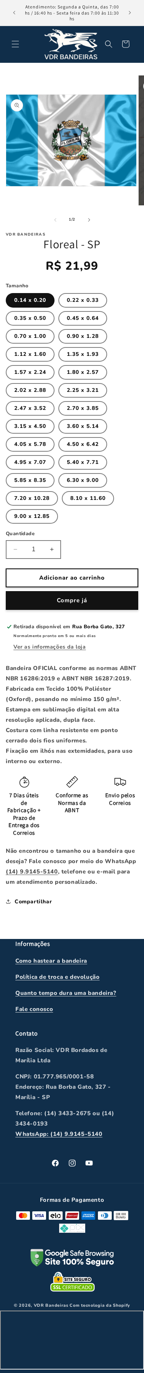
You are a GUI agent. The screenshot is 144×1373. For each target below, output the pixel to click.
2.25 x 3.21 (83, 390)
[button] (15, 44)
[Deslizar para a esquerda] (55, 219)
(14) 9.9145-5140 (32, 871)
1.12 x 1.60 (30, 354)
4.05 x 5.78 (30, 444)
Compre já (72, 600)
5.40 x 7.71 (83, 462)
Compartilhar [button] (33, 901)
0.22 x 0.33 (83, 300)
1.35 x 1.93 (83, 354)
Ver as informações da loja (49, 646)
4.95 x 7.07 (30, 462)
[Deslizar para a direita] (89, 219)
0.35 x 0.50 (30, 318)
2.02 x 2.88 (30, 390)
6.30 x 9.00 (83, 480)
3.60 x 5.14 (83, 426)
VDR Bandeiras (51, 1305)
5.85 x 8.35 (30, 480)
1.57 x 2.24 (30, 372)
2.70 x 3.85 (83, 408)
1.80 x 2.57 (83, 372)
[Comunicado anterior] (14, 12)
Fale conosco (34, 1009)
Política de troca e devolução (57, 977)
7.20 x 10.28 (32, 498)
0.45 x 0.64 (83, 318)
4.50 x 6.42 (83, 444)
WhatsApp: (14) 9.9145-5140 (59, 1134)
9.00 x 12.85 (32, 516)
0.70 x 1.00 (30, 336)
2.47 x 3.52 (30, 408)
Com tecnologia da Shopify (100, 1305)
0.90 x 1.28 (83, 336)
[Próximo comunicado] (129, 12)
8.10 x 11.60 (88, 498)
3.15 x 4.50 (30, 426)
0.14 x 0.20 (30, 300)
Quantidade (20, 533)
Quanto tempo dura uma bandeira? (65, 993)
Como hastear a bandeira (51, 961)
